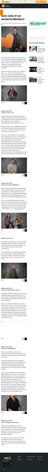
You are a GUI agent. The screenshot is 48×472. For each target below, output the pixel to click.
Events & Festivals (40, 57)
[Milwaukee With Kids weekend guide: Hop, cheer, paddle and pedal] (33, 59)
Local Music (39, 67)
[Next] (26, 103)
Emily (5, 73)
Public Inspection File (31, 456)
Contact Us (20, 459)
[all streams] (46, 6)
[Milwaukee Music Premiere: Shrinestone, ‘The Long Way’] (33, 79)
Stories (38, 46)
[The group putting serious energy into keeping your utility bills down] (33, 48)
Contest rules (29, 459)
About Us (19, 456)
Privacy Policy (39, 459)
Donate (43, 1)
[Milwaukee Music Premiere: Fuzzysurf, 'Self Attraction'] (33, 69)
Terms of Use (39, 456)
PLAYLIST (1, 12)
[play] (3, 6)
